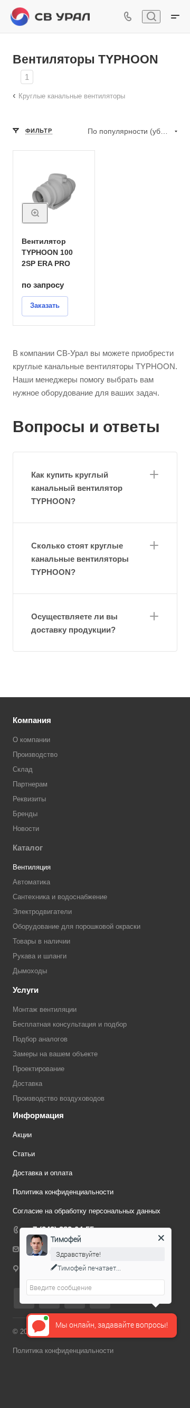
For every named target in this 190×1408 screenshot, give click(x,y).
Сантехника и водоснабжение (60, 897)
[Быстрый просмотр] (35, 213)
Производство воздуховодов (58, 1098)
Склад (23, 769)
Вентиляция (32, 867)
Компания (32, 720)
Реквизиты (29, 799)
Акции (22, 1135)
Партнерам (30, 784)
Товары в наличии (41, 941)
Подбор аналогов (40, 1039)
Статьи (24, 1154)
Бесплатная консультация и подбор (70, 1024)
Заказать (45, 305)
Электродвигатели (42, 912)
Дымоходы (30, 971)
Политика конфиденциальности (63, 1192)
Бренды (25, 814)
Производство (35, 754)
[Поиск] (151, 16)
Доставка (27, 1083)
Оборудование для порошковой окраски (76, 926)
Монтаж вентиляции (45, 1009)
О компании (31, 740)
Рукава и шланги (39, 956)
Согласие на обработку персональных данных (86, 1211)
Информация (38, 1115)
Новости (26, 829)
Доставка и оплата (42, 1173)
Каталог (28, 847)
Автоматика (31, 882)
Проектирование (38, 1069)
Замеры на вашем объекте (55, 1054)
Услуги (26, 989)
